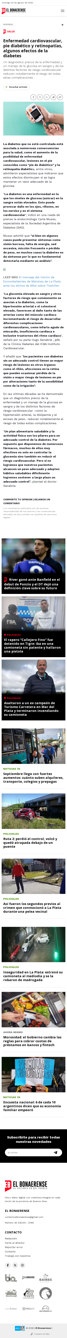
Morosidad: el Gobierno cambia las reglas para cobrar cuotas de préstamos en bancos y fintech (32, 1041)
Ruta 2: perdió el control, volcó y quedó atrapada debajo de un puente (30, 843)
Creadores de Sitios (42, 1334)
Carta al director (15, 1242)
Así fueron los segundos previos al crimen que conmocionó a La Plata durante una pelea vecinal (32, 908)
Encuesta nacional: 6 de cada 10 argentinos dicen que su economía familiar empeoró (32, 1106)
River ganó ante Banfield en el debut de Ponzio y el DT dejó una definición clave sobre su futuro (32, 583)
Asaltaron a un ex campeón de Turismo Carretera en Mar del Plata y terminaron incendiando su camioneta (31, 709)
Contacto (10, 1251)
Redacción (11, 1238)
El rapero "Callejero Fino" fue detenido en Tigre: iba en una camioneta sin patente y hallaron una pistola (32, 645)
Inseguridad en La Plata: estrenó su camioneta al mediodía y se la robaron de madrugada (33, 976)
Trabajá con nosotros (17, 1255)
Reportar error (14, 1247)
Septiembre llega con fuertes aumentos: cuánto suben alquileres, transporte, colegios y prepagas (33, 778)
